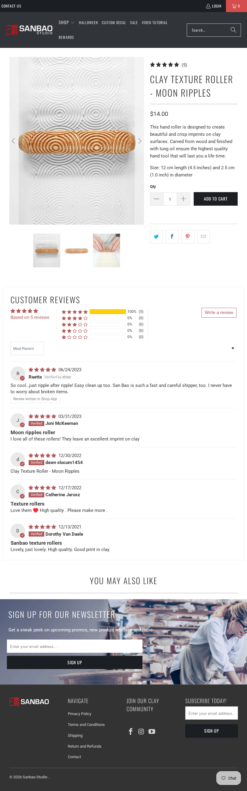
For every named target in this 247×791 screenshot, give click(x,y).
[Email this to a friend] (203, 236)
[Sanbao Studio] (29, 30)
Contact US (11, 5)
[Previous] (14, 141)
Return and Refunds (85, 746)
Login (216, 5)
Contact (74, 757)
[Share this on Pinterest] (187, 236)
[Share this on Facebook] (172, 236)
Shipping (75, 735)
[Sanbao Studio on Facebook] (131, 732)
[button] (67, 22)
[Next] (139, 141)
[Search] (233, 30)
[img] (43, 369)
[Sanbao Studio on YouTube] (151, 732)
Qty (153, 186)
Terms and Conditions (86, 724)
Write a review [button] (219, 312)
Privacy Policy (79, 714)
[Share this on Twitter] (156, 236)
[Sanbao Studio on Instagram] (141, 732)
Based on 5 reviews (30, 317)
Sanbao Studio (35, 777)
